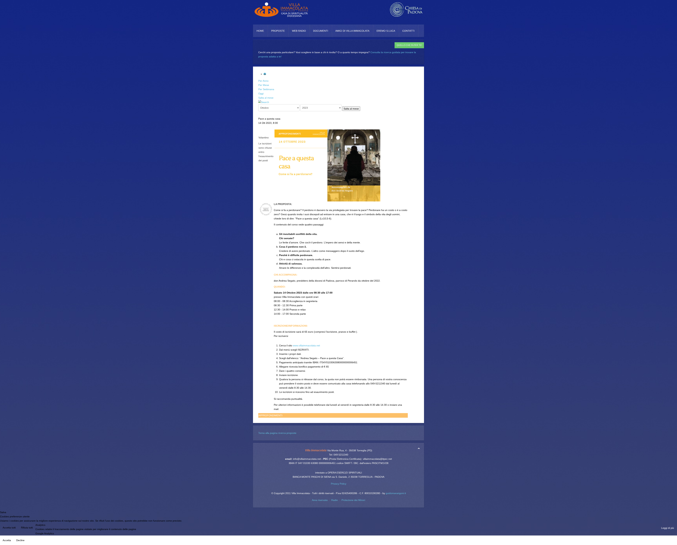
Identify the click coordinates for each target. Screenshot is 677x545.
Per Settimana (266, 89)
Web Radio (299, 30)
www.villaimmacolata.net (306, 345)
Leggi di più (667, 528)
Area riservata (320, 500)
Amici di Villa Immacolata (352, 30)
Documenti (320, 30)
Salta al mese (265, 97)
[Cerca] (263, 102)
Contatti (408, 30)
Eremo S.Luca (386, 30)
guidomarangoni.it (396, 493)
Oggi (261, 93)
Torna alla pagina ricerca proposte (277, 433)
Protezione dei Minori (353, 500)
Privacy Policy (338, 483)
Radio (334, 500)
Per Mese (263, 85)
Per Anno (263, 80)
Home (260, 30)
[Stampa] (265, 74)
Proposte (278, 30)
